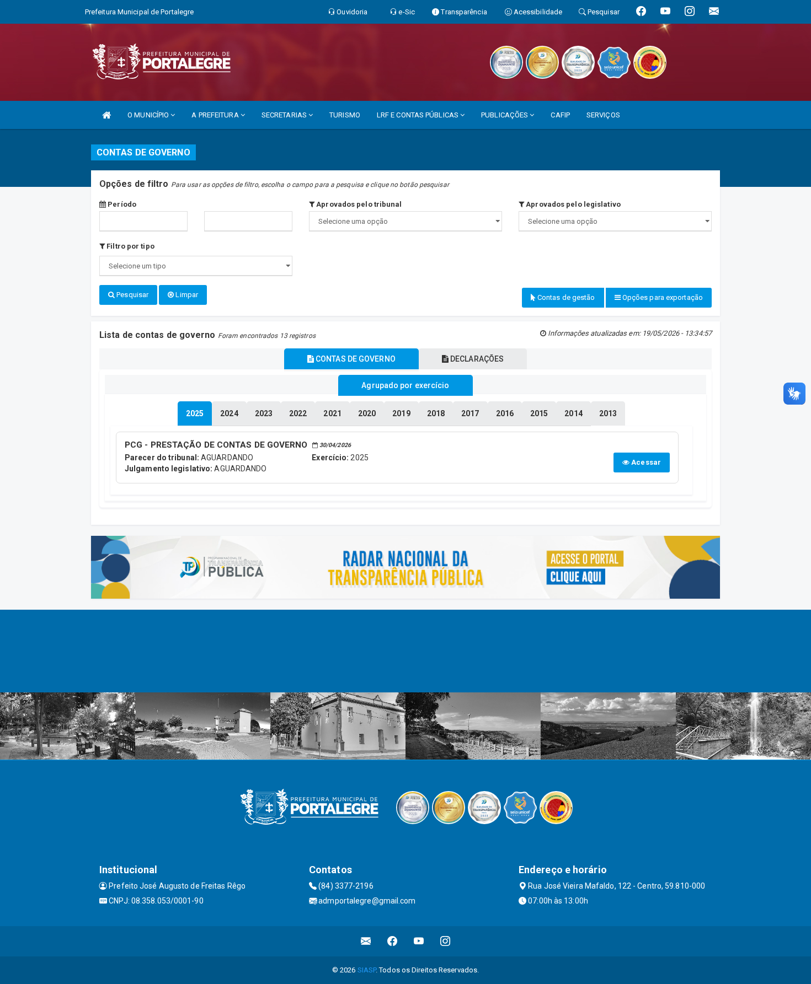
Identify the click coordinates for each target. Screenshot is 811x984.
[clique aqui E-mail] (366, 941)
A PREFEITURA (215, 115)
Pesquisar (131, 295)
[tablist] (195, 413)
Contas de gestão (565, 297)
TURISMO (344, 115)
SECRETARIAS (285, 115)
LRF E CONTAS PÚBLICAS (418, 115)
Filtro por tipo (129, 246)
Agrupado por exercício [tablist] (405, 385)
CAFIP (560, 115)
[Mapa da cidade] (405, 651)
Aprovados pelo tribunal (358, 204)
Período (121, 204)
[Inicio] (106, 115)
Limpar (186, 295)
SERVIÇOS (603, 115)
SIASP (367, 970)
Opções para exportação (662, 297)
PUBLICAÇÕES (505, 115)
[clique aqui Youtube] (419, 941)
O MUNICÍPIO (148, 115)
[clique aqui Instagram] (445, 941)
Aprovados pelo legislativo (572, 204)
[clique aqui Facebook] (392, 941)
